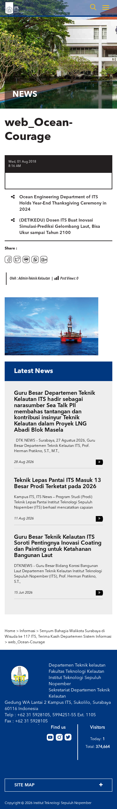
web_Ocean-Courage (26, 642)
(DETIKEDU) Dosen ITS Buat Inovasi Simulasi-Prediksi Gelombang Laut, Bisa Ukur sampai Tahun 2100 (59, 226)
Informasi (27, 631)
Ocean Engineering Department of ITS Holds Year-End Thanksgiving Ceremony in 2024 (62, 203)
